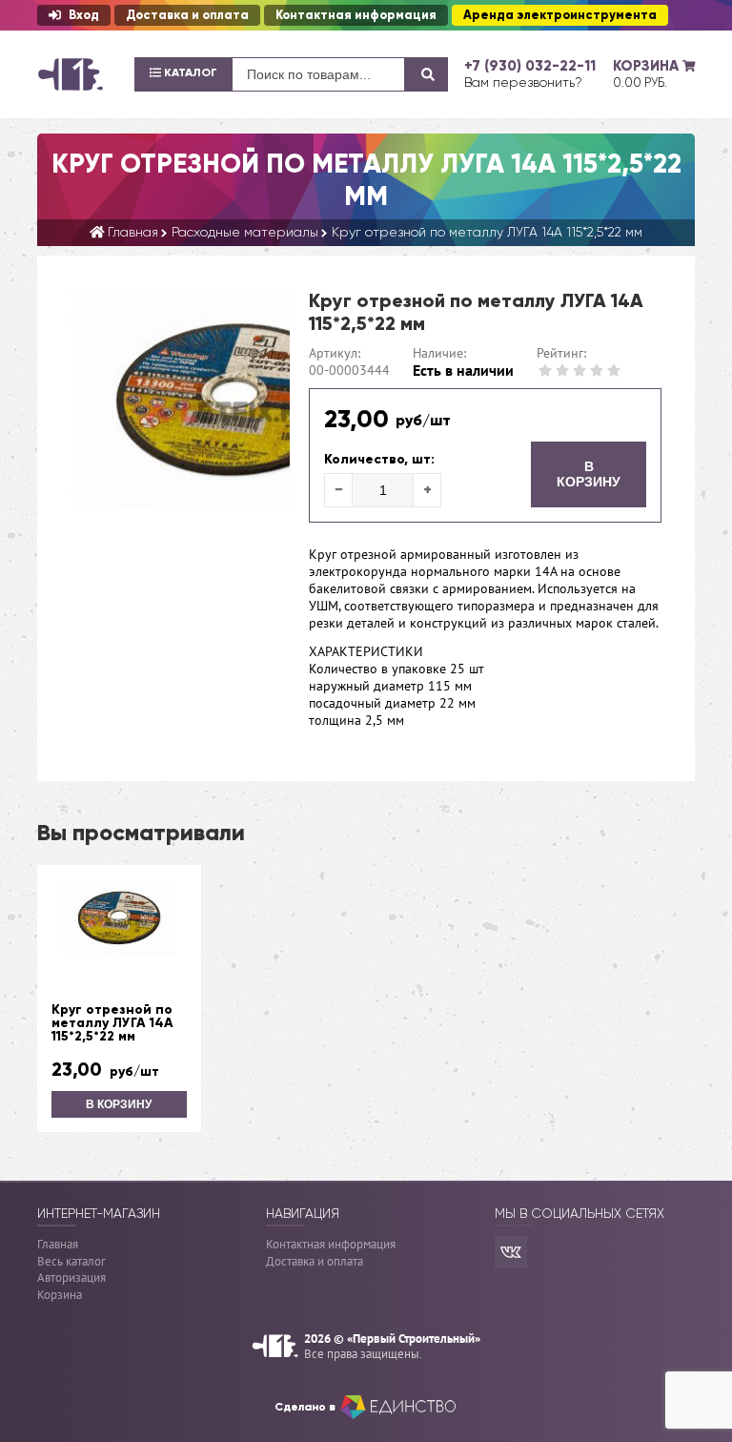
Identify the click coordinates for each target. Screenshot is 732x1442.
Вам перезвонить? (523, 82)
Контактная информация (356, 15)
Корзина (59, 1295)
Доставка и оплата (187, 15)
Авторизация (71, 1277)
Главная (57, 1244)
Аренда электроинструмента (560, 15)
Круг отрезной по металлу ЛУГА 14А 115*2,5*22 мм (112, 1023)
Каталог (189, 72)
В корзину (588, 474)
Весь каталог (71, 1261)
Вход (84, 15)
